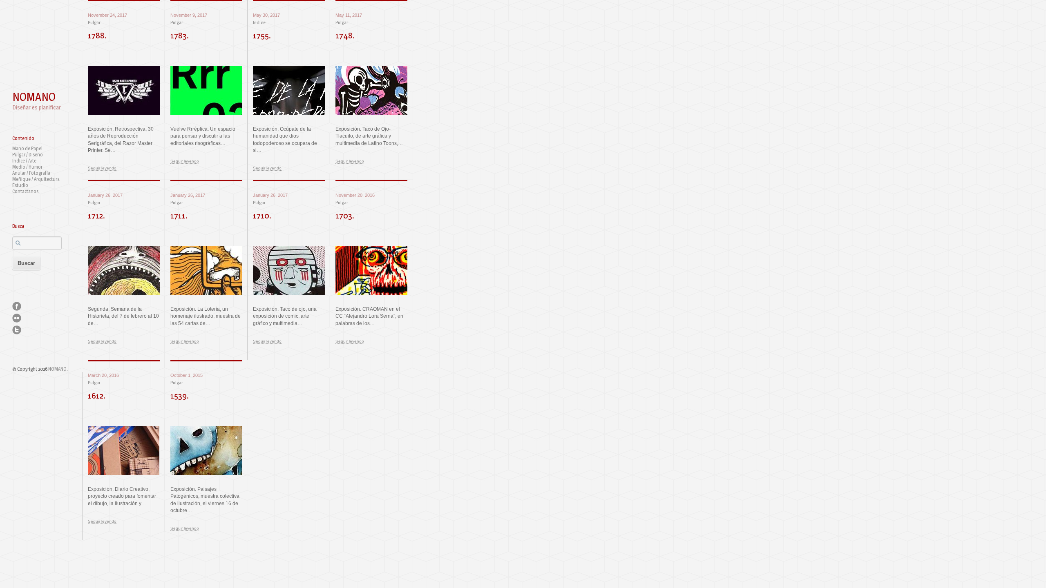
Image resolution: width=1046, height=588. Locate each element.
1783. (179, 35)
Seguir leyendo (102, 168)
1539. (179, 395)
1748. (345, 35)
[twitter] (16, 329)
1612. (96, 395)
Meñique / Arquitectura (36, 179)
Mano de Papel (27, 148)
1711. (179, 215)
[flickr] (16, 318)
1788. (97, 35)
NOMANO (34, 97)
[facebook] (16, 306)
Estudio (20, 185)
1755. (262, 35)
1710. (262, 215)
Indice (259, 22)
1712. (96, 215)
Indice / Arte (24, 161)
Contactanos (25, 191)
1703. (344, 215)
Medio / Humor (27, 167)
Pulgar (94, 22)
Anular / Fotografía (31, 173)
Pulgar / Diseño (27, 154)
